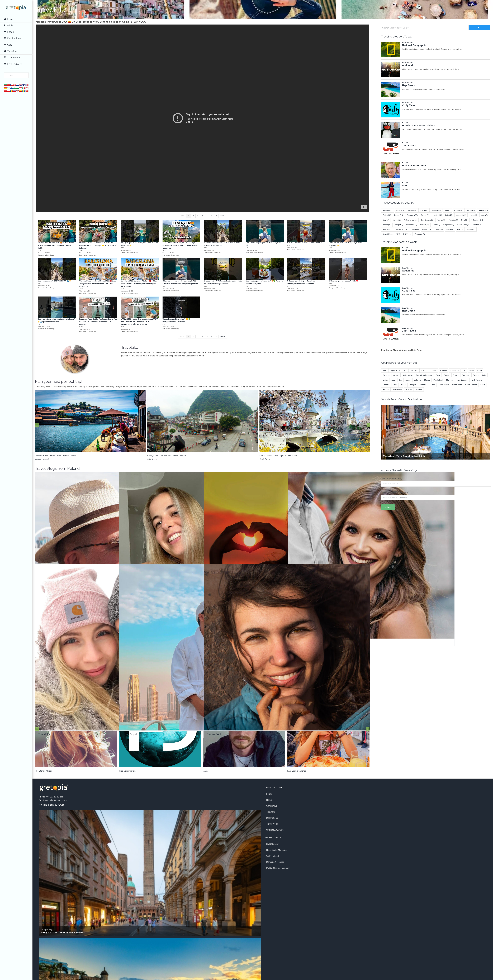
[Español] (20, 90)
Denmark (483, 210)
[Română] (11, 90)
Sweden (387, 229)
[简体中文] (8, 84)
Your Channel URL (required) (395, 492)
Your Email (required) (391, 478)
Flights (269, 794)
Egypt (438, 375)
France (318, 424)
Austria (400, 210)
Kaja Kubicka (202, 551)
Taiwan (415, 229)
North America (476, 380)
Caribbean (454, 370)
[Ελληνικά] (8, 87)
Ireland (473, 215)
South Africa (463, 225)
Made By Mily (295, 771)
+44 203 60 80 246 (54, 797)
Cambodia (433, 370)
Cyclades (386, 375)
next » (222, 216)
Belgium (412, 210)
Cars (464, 370)
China (447, 210)
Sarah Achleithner (371, 551)
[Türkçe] (27, 90)
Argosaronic (395, 370)
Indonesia (461, 215)
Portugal (398, 225)
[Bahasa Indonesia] (20, 87)
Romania (411, 225)
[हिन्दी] (14, 87)
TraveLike (118, 643)
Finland (387, 215)
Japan (407, 380)
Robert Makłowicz (118, 551)
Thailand (426, 229)
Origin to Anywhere (275, 830)
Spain (477, 225)
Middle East (81, 424)
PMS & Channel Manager (278, 868)
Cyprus (458, 210)
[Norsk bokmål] (5, 90)
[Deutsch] (5, 87)
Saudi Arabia (444, 385)
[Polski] (8, 90)
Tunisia (439, 229)
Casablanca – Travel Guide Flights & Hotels (202, 419)
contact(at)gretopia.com (56, 800)
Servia (436, 225)
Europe (312, 424)
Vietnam (419, 389)
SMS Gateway (272, 844)
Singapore (448, 225)
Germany (412, 215)
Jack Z (287, 551)
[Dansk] (14, 84)
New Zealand (427, 220)
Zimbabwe (420, 234)
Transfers (270, 812)
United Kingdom (391, 234)
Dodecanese (407, 375)
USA (407, 234)
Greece (425, 215)
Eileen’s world (211, 771)
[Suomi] (23, 84)
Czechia (470, 210)
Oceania (386, 385)
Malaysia (417, 380)
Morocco (205, 424)
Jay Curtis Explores (128, 771)
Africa (198, 424)
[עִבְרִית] (11, 87)
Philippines (477, 220)
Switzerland (401, 229)
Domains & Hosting (275, 862)
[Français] (27, 84)
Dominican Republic (424, 375)
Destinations (272, 818)
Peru (464, 220)
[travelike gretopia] (74, 346)
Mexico (397, 220)
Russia (424, 225)
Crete (479, 370)
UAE (460, 229)
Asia (405, 370)
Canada (436, 210)
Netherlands (410, 220)
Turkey (450, 229)
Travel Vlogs (272, 824)
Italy (386, 220)
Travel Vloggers (118, 561)
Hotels (269, 800)
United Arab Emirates (96, 424)
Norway (441, 220)
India (449, 215)
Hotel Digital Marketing (276, 850)
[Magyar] (17, 87)
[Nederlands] (17, 84)
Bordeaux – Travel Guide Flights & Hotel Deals (315, 419)
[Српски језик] (17, 90)
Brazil (424, 210)
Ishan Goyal (202, 643)
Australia (388, 210)
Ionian (385, 380)
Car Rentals (271, 806)
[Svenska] (23, 90)
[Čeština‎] (11, 84)
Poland (73, 468)
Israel (484, 215)
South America (471, 385)
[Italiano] (23, 87)
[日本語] (27, 87)
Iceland (438, 215)
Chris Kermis (41, 771)
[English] (20, 84)
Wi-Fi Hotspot (272, 856)
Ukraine (471, 229)
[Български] (5, 84)
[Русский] (14, 90)
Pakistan (453, 220)
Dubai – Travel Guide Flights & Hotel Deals (90, 419)
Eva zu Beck (287, 643)
